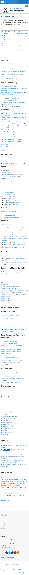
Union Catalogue (7, 434)
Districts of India (5, 172)
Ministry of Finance (6, 224)
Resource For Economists (9, 428)
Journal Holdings (7, 412)
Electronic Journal (7, 410)
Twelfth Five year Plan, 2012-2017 (12, 204)
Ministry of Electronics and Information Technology (14, 290)
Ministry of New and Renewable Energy (11, 349)
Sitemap (5, 522)
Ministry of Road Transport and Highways (11, 147)
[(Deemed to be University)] (5, 9)
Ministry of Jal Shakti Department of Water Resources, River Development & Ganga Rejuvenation (12, 362)
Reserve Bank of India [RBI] (8, 94)
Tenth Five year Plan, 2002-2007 (12, 200)
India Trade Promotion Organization (10, 132)
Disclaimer (5, 518)
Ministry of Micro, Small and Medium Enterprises (13, 294)
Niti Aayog (3, 178)
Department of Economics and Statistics (14, 71)
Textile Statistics (8, 304)
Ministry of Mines (5, 296)
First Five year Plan (8, 182)
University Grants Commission (11, 217)
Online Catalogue (7, 424)
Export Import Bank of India (8, 123)
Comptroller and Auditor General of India (14, 230)
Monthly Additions (7, 422)
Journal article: (6, 449)
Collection (5, 402)
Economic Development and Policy (6, 44)
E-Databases (6, 408)
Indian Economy (7, 414)
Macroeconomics (20, 48)
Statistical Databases (8, 432)
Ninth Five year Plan (9, 198)
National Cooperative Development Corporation (13, 158)
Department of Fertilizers (7, 278)
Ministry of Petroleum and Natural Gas (11, 351)
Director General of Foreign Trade (9, 121)
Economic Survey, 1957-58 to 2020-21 (13, 234)
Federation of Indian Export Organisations (12, 130)
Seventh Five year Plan (9, 194)
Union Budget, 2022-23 (9, 242)
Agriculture (7, 31)
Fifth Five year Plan (8, 190)
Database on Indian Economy (11, 98)
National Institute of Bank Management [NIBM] (13, 92)
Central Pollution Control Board (9, 341)
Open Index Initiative (8, 426)
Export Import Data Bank (10, 139)
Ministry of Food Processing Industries (11, 292)
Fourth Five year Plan (9, 188)
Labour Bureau (7, 321)
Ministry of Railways (6, 144)
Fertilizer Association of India (8, 288)
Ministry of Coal (5, 274)
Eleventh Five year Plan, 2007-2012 (12, 202)
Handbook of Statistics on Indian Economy (15, 102)
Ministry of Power (5, 353)
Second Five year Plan (9, 184)
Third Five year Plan (9, 186)
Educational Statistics (9, 215)
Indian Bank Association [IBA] (8, 86)
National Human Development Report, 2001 (12, 174)
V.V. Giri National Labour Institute (12, 323)
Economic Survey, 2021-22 (10, 232)
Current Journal (7, 404)
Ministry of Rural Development (9, 78)
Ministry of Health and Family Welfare (10, 255)
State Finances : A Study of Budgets (13, 106)
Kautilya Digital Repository (10, 416)
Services (5, 430)
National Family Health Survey (11, 264)
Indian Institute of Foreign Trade (9, 134)
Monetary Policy (8, 104)
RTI (4, 520)
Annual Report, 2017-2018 (10, 100)
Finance (6, 50)
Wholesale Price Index (6, 390)
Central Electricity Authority (11, 357)
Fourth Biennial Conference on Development (12, 493)
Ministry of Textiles (6, 300)
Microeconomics (20, 50)
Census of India (5, 170)
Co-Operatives (7, 40)
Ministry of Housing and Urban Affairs (10, 382)
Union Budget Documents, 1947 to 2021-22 (15, 244)
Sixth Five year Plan (9, 192)
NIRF (4, 528)
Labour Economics (20, 42)
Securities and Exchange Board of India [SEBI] (12, 247)
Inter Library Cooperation (9, 418)
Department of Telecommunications (10, 286)
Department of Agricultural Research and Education (14, 64)
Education (6, 48)
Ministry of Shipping (6, 150)
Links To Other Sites (8, 420)
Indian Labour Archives (9, 319)
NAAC (4, 524)
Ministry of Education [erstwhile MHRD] (11, 211)
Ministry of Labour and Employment (10, 315)
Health (18, 31)
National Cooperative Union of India (10, 160)
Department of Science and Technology (11, 176)
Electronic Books (7, 406)
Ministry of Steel (5, 298)
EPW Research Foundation (8, 376)
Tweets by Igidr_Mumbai (7, 557)
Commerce (7, 37)
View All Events (5, 500)
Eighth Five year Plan (9, 196)
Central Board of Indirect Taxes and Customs (15, 228)
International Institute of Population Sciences (16, 262)
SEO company (8, 572)
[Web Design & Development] (6, 569)
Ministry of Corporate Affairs (8, 276)
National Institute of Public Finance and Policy (16, 236)
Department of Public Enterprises (10, 284)
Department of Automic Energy (9, 343)
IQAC (4, 526)
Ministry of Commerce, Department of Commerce (14, 136)
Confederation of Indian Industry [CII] (10, 272)
